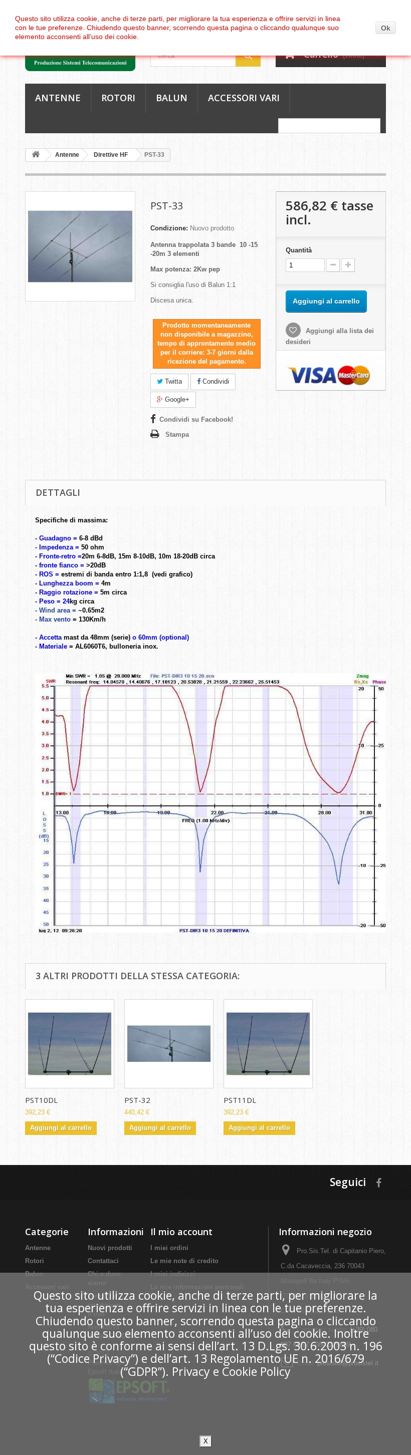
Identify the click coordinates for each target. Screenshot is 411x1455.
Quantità (299, 250)
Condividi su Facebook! (196, 419)
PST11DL (240, 1100)
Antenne (58, 98)
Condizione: (169, 228)
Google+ (176, 399)
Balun (171, 98)
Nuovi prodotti (110, 1248)
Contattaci (103, 1261)
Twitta (172, 381)
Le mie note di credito (184, 1261)
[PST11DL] (268, 1043)
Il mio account (181, 1232)
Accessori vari (244, 98)
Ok (385, 28)
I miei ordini (169, 1248)
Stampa (177, 434)
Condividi (214, 381)
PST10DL (41, 1100)
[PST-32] (169, 1043)
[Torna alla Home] (35, 155)
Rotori (118, 98)
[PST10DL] (69, 1043)
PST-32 (137, 1100)
